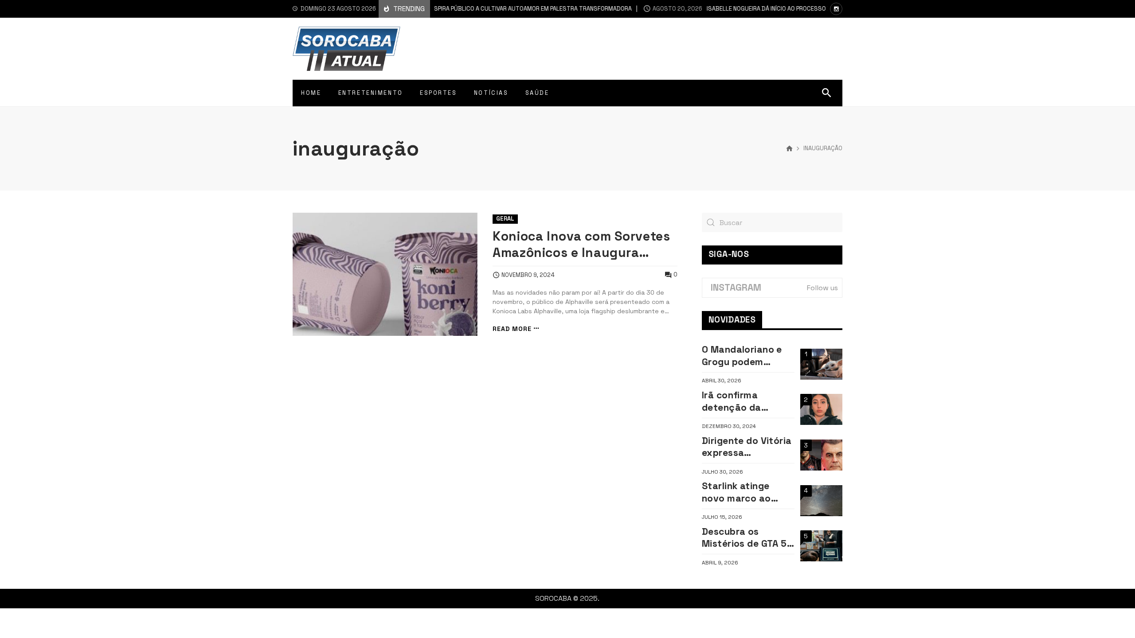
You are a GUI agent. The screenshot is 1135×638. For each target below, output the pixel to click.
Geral (505, 218)
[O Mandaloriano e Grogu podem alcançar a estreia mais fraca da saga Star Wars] (821, 364)
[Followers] (836, 9)
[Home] (789, 149)
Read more (512, 328)
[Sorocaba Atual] (346, 49)
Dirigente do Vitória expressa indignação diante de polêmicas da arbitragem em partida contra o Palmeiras (746, 447)
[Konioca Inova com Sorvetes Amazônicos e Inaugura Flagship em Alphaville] (385, 274)
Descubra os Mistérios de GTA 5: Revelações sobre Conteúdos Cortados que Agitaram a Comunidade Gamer (746, 537)
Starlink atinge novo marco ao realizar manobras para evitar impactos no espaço (743, 492)
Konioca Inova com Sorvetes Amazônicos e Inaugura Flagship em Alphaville (581, 244)
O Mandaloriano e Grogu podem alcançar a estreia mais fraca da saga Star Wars (746, 355)
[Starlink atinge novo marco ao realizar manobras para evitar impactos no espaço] (821, 500)
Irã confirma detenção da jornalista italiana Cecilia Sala (742, 401)
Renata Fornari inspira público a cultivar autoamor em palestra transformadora (471, 8)
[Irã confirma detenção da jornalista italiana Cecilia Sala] (821, 409)
